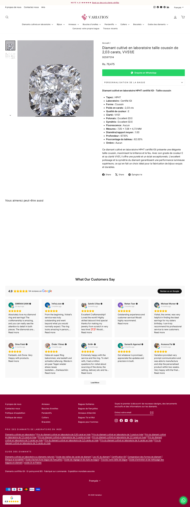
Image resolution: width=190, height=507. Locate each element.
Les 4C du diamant (101, 457)
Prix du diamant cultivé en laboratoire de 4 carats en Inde (126, 440)
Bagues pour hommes (88, 422)
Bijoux (60, 24)
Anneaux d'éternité (87, 413)
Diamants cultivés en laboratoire (36, 24)
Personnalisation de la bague (124, 82)
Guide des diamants (157, 24)
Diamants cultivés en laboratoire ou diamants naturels (29, 457)
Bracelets (137, 24)
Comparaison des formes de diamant (144, 457)
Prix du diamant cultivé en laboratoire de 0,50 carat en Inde (63, 434)
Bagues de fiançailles (88, 408)
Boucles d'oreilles (91, 24)
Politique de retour (13, 417)
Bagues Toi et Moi (86, 417)
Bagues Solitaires (86, 404)
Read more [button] (13, 332)
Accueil (105, 43)
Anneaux (73, 24)
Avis (43, 7)
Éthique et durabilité (14, 459)
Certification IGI (118, 457)
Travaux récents (110, 28)
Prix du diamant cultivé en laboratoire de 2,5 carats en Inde (119, 437)
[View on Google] (11, 305)
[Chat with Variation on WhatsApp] (183, 500)
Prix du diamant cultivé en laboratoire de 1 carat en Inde (117, 434)
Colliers (123, 24)
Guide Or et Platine (32, 462)
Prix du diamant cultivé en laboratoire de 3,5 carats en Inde (71, 440)
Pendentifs (110, 24)
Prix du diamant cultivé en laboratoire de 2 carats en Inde (64, 437)
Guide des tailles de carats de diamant (73, 457)
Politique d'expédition (15, 413)
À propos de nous (13, 7)
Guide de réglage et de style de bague (81, 459)
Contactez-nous (31, 7)
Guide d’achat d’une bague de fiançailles (43, 459)
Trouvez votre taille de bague (114, 459)
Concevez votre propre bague (86, 28)
